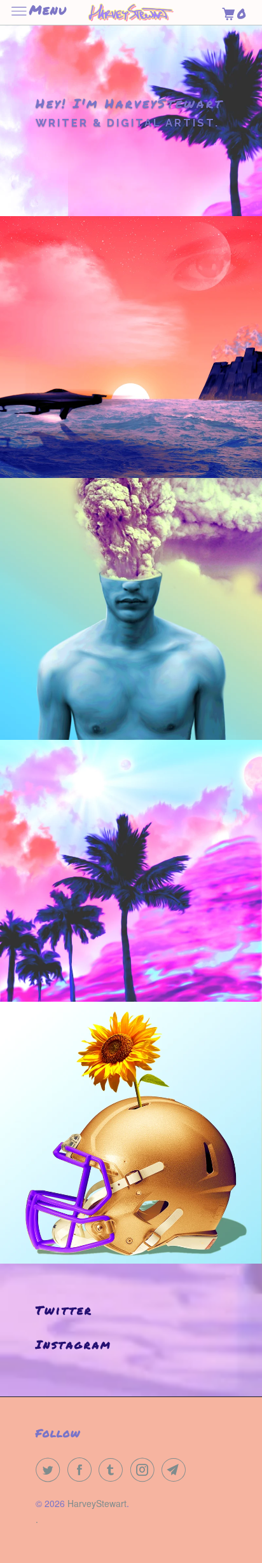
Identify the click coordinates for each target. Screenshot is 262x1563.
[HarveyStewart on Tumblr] (113, 1469)
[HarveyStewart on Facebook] (82, 1469)
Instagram (74, 1344)
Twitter (64, 1310)
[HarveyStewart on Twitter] (50, 1469)
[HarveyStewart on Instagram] (145, 1469)
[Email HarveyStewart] (176, 1469)
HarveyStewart (97, 1503)
